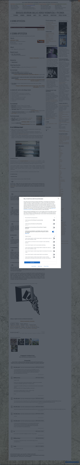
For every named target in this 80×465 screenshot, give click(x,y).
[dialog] (40, 232)
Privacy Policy (46, 266)
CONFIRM (32, 262)
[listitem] (40, 217)
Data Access (40, 266)
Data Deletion (34, 266)
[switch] (53, 220)
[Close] (59, 199)
